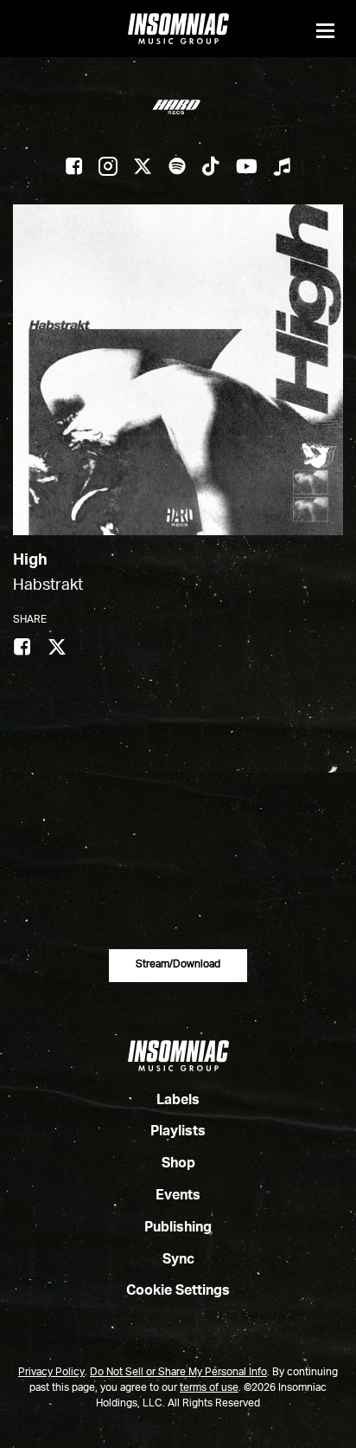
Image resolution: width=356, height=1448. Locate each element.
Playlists (178, 1132)
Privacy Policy (51, 1372)
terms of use (209, 1388)
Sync (178, 1260)
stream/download (178, 965)
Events (178, 1196)
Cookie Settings (178, 1291)
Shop (178, 1164)
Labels (178, 1101)
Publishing (178, 1228)
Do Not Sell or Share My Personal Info (178, 1372)
